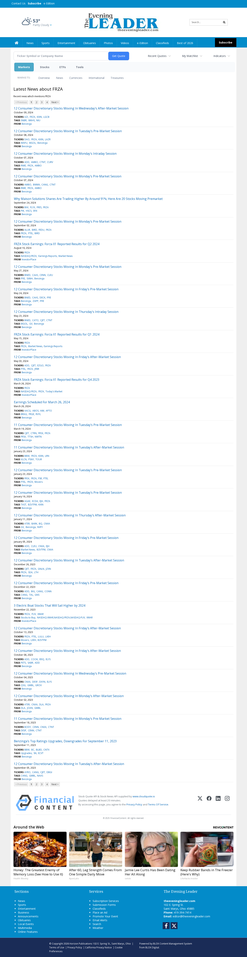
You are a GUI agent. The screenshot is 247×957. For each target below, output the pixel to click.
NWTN (38, 436)
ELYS (48, 659)
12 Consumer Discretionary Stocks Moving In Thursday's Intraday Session (66, 312)
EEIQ (41, 659)
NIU (38, 120)
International (96, 78)
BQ (40, 523)
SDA (30, 572)
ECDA (35, 501)
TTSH (30, 436)
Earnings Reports (47, 256)
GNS (37, 594)
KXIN (39, 117)
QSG (23, 685)
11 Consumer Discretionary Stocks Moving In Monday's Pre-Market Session (67, 718)
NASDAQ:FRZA (29, 256)
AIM (42, 410)
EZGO (40, 365)
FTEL (30, 233)
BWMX (36, 184)
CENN (43, 275)
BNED (27, 275)
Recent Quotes (157, 56)
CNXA (47, 523)
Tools (80, 67)
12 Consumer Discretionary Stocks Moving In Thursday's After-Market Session (70, 515)
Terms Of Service (158, 804)
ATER (27, 523)
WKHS (31, 120)
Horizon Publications (80, 943)
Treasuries (117, 78)
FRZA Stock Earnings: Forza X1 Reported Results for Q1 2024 (56, 334)
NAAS (40, 775)
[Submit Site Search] (224, 22)
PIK (22, 210)
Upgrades (26, 753)
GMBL (30, 685)
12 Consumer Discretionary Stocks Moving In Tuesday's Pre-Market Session (68, 131)
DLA (41, 704)
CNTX (46, 749)
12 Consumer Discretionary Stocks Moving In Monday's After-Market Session (69, 696)
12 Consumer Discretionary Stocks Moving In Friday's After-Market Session (67, 357)
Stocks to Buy (28, 617)
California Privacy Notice (98, 947)
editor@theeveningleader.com (191, 916)
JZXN (48, 568)
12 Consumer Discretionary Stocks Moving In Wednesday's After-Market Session (71, 108)
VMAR (40, 614)
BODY (27, 727)
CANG (44, 184)
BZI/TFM (32, 504)
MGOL (32, 142)
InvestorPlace (29, 259)
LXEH (48, 636)
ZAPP (35, 301)
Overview (44, 78)
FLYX (32, 207)
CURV (50, 162)
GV (30, 323)
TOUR (39, 459)
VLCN (24, 459)
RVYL (38, 414)
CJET (42, 320)
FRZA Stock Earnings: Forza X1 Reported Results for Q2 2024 (56, 244)
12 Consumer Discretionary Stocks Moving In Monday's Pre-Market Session (67, 176)
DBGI (49, 772)
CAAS (35, 275)
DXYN (42, 681)
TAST (23, 504)
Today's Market (54, 391)
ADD (26, 162)
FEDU (41, 229)
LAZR (48, 139)
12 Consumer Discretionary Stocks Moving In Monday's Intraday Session (65, 153)
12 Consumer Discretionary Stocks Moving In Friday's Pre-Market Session (66, 289)
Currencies (75, 78)
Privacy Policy (134, 804)
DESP (35, 681)
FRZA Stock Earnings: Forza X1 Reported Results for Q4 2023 (56, 379)
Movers (39, 482)
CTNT (43, 162)
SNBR (24, 120)
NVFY (40, 527)
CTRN (34, 433)
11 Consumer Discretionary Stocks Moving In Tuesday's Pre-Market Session (68, 425)
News (59, 78)
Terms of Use (56, 947)
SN (35, 753)
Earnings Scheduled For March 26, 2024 (42, 402)
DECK (42, 297)
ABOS (35, 410)
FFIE (23, 278)
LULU (41, 636)
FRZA (32, 117)
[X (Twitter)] (200, 802)
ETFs (62, 67)
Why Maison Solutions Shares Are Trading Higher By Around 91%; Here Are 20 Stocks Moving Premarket (88, 199)
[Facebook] (209, 802)
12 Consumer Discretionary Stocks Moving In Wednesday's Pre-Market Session (70, 673)
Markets (24, 67)
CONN (48, 591)
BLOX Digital (152, 947)
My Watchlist (190, 56)
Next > (55, 102)
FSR (40, 478)
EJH (41, 501)
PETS (23, 662)
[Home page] (121, 22)
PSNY (31, 459)
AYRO (27, 772)
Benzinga (27, 123)
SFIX (35, 210)
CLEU (50, 275)
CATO (35, 320)
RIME (23, 165)
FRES (39, 207)
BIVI (26, 207)
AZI (26, 117)
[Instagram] (227, 802)
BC (32, 749)
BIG (33, 591)
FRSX (40, 433)
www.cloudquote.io (144, 796)
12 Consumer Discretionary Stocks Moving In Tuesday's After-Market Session (69, 560)
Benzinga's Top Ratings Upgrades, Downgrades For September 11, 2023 (65, 741)
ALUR (27, 229)
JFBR (37, 369)
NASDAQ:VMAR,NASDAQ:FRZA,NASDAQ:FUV (61, 617)
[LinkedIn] (218, 802)
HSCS (28, 210)
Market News (65, 256)
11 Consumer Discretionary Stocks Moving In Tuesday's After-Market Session (69, 447)
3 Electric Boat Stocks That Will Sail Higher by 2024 (49, 605)
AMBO (34, 162)
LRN (47, 456)
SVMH (30, 278)
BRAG (24, 414)
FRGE (31, 414)
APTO (49, 410)
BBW (27, 456)
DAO (27, 139)
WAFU (24, 142)
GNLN (41, 568)
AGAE (27, 501)
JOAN (30, 708)
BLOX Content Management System (172, 943)
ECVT (40, 753)
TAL (31, 594)
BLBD (39, 749)
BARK (34, 523)
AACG (27, 410)
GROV (38, 685)
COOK (34, 659)
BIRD (34, 229)
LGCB (46, 117)
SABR (30, 662)
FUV (34, 614)
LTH (36, 572)
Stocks (44, 67)
